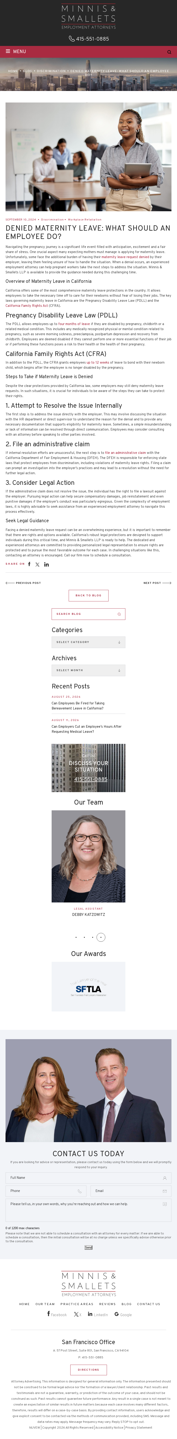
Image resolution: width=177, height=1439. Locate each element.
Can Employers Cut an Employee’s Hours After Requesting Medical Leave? (86, 729)
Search (119, 614)
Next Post (152, 583)
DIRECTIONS (88, 1370)
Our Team (45, 1304)
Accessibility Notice (109, 1428)
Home (24, 1304)
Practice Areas (76, 1304)
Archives (64, 658)
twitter (37, 565)
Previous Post (28, 583)
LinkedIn (101, 1315)
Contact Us (148, 1304)
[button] (76, 937)
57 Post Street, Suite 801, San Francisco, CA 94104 (92, 1351)
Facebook (59, 1315)
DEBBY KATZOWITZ (88, 915)
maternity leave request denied (125, 257)
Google (126, 1315)
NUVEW (34, 1428)
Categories (67, 630)
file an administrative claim (125, 453)
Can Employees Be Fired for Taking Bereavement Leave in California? (78, 706)
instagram (46, 564)
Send (88, 1247)
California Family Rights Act (27, 306)
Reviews (107, 1304)
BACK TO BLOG (89, 595)
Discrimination (52, 220)
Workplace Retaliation (85, 220)
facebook (29, 564)
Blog (126, 1304)
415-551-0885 (92, 39)
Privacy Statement (138, 1428)
